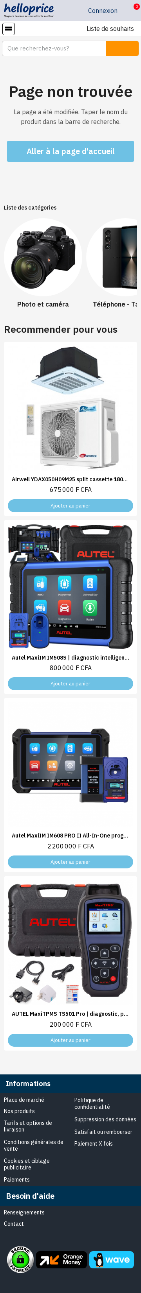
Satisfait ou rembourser (103, 1131)
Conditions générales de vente (33, 1145)
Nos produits (19, 1111)
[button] (130, 10)
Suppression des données (105, 1119)
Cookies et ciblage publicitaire (27, 1164)
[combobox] (49, 48)
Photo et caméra (43, 304)
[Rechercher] (122, 48)
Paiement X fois (93, 1143)
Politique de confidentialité (92, 1103)
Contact (14, 1223)
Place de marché (24, 1099)
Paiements (17, 1179)
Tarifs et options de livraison (28, 1126)
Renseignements (24, 1212)
